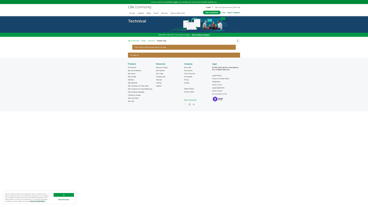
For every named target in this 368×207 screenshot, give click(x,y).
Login (175, 2)
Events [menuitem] (156, 13)
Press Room (188, 70)
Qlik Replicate (132, 83)
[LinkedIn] (189, 104)
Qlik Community (133, 41)
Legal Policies (217, 75)
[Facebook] (193, 104)
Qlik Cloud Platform (134, 70)
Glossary (159, 80)
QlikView (131, 80)
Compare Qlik (160, 77)
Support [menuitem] (141, 13)
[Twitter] (185, 104)
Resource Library (162, 67)
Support (159, 86)
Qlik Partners (160, 70)
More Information (63, 199)
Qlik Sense (131, 74)
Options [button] (237, 41)
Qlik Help (236, 7)
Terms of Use (217, 85)
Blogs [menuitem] (149, 13)
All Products (132, 67)
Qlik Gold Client (133, 98)
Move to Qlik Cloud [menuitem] (178, 13)
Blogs (144, 41)
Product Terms (217, 91)
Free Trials (159, 74)
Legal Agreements (218, 88)
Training (158, 83)
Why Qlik (131, 101)
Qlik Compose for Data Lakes (138, 86)
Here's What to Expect (201, 35)
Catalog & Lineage (134, 95)
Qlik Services (227, 7)
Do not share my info (220, 94)
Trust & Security (189, 74)
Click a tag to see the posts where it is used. (150, 47)
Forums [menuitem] (132, 13)
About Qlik (187, 67)
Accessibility (188, 77)
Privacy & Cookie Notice (220, 79)
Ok (64, 195)
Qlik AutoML (132, 77)
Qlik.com (218, 7)
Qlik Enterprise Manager (136, 92)
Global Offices (189, 89)
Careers (186, 83)
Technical (137, 21)
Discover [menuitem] (164, 13)
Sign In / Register (233, 13)
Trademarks (216, 82)
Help (223, 13)
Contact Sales (189, 92)
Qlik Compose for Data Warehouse (140, 89)
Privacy (186, 80)
